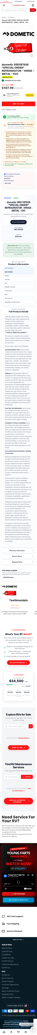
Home (4, 17)
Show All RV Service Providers (17, 801)
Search (33, 10)
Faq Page (5, 988)
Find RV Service (30, 1)
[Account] (11, 1032)
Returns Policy (17, 556)
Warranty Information (17, 550)
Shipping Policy (17, 562)
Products (11, 17)
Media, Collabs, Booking (11, 997)
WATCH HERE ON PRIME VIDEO (18, 900)
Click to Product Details (18, 222)
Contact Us (6, 967)
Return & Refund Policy (10, 991)
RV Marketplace (18, 1)
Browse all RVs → (24, 738)
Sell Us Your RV (7, 978)
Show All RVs (17, 747)
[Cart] (33, 5)
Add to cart (18, 104)
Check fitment (29, 95)
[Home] (18, 5)
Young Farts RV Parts (14, 1015)
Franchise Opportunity (10, 964)
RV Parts (6, 1)
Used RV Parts (7, 951)
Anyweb (25, 1021)
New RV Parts (7, 948)
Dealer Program (8, 981)
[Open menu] (25, 1032)
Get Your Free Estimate (17, 662)
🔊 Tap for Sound (18, 894)
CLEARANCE (6, 955)
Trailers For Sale (8, 958)
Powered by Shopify (28, 1015)
